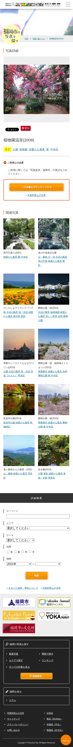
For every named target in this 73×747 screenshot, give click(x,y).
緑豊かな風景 (37, 149)
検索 (36, 575)
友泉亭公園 (9, 422)
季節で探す (47, 654)
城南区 (6, 426)
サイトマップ (13, 719)
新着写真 (13, 654)
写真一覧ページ (39, 39)
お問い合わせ (13, 730)
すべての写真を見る (19, 667)
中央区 (54, 149)
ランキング (47, 660)
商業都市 (42, 371)
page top (66, 740)
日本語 (50, 713)
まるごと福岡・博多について (23, 588)
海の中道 (42, 261)
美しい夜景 (51, 316)
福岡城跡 (55, 312)
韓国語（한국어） (55, 730)
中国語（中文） (54, 724)
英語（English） (54, 719)
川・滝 (51, 257)
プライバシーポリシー (17, 724)
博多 (45, 473)
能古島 (16, 316)
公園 (15, 149)
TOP (26, 39)
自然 (60, 316)
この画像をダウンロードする (37, 187)
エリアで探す (16, 660)
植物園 (23, 149)
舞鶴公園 (42, 375)
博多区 (51, 477)
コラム (12, 700)
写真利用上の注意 (36, 195)
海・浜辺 (23, 312)
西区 (23, 316)
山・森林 (42, 257)
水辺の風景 (61, 257)
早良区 (21, 375)
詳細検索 (37, 676)
